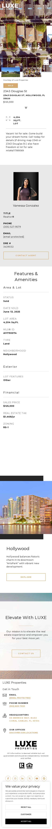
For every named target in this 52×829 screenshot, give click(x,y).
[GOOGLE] (44, 778)
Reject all (26, 807)
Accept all (26, 821)
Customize (26, 814)
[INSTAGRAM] (15, 778)
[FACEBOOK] (8, 778)
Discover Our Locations (23, 732)
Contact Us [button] (26, 653)
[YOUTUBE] (36, 778)
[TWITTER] (29, 778)
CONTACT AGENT (26, 255)
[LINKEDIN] (22, 778)
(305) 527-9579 (12, 227)
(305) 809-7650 (17, 706)
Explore (26, 577)
